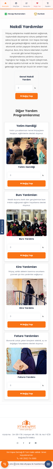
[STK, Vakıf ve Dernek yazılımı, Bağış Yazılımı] (18, 464)
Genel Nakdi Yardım (26, 78)
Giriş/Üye (16, 6)
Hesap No (26, 6)
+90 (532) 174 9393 (27, 458)
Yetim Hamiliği (26, 166)
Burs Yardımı (26, 238)
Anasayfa (5, 6)
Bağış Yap (37, 6)
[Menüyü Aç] (48, 464)
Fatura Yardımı (26, 377)
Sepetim (48, 6)
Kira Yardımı (26, 307)
